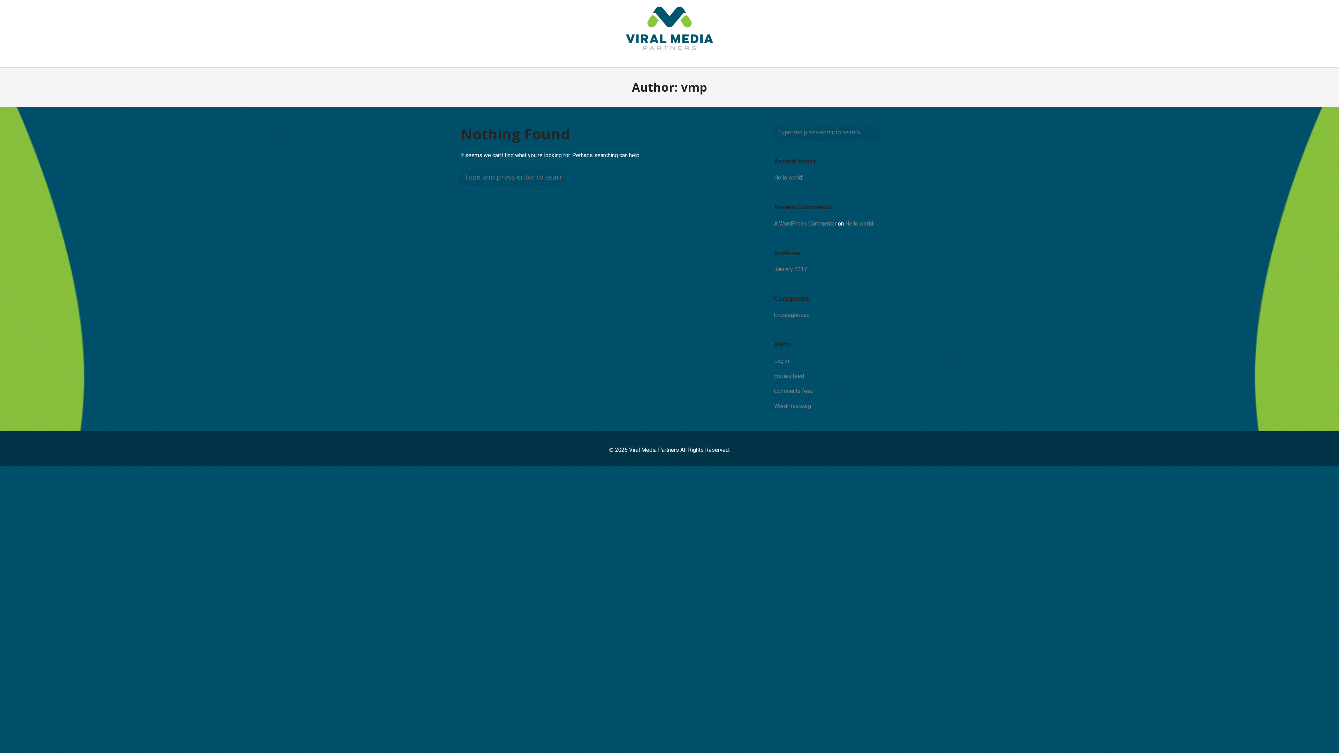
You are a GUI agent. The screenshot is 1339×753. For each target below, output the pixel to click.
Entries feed (789, 376)
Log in (781, 361)
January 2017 (790, 269)
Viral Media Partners (654, 450)
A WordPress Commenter (805, 223)
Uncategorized (792, 315)
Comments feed (794, 391)
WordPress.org (792, 406)
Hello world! (789, 177)
